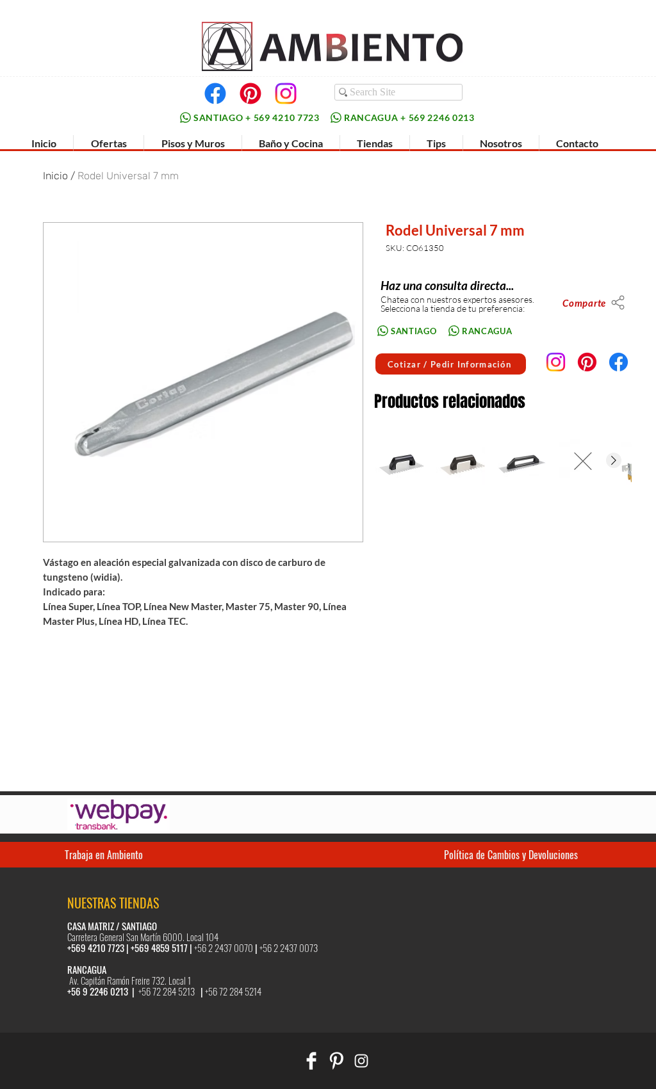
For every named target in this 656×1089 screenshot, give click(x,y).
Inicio (55, 176)
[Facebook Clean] (311, 1061)
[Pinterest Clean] (336, 1061)
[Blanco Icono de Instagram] (361, 1061)
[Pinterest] (250, 93)
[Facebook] (215, 93)
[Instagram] (286, 93)
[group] (502, 461)
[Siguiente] (613, 460)
